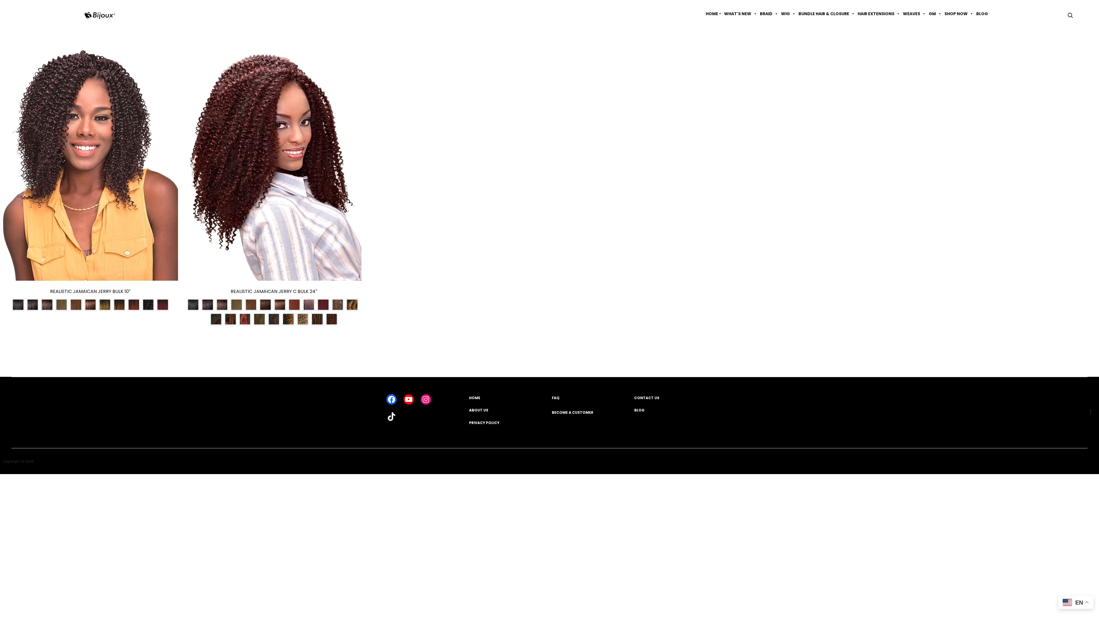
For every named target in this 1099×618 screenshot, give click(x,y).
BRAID (766, 14)
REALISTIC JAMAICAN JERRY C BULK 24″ (274, 291)
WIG (785, 14)
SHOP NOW (956, 14)
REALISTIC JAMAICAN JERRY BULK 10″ (90, 291)
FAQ (556, 397)
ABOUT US (478, 410)
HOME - (713, 14)
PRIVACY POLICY (484, 422)
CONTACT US (646, 397)
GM (932, 14)
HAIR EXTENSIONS (876, 14)
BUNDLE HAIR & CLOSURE (823, 14)
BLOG (982, 14)
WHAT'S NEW (737, 14)
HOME (474, 397)
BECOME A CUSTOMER (572, 412)
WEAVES (911, 14)
